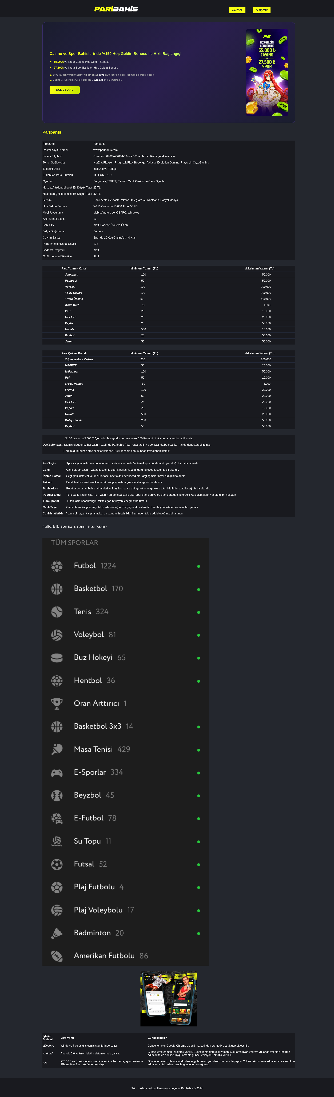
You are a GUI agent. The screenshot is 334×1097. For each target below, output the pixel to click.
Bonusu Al (64, 89)
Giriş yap (262, 10)
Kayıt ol (237, 10)
